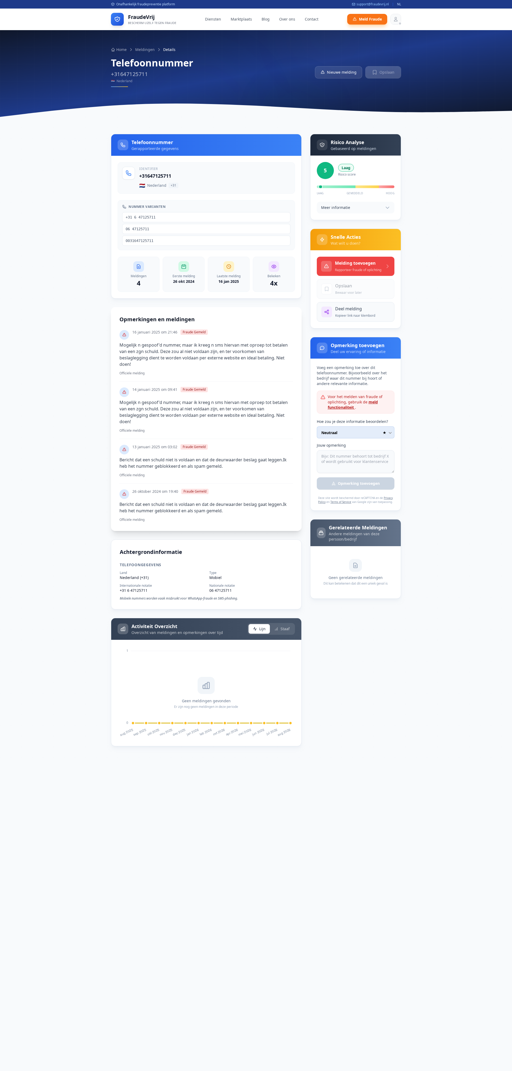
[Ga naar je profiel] (395, 19)
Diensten (213, 19)
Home (121, 49)
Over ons (287, 19)
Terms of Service (340, 502)
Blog (266, 19)
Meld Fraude (370, 19)
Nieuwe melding (342, 72)
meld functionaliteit (353, 404)
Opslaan (386, 72)
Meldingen (145, 49)
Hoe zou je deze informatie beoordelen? (352, 421)
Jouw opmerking (331, 445)
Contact (311, 19)
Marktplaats (241, 19)
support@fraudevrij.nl (373, 4)
